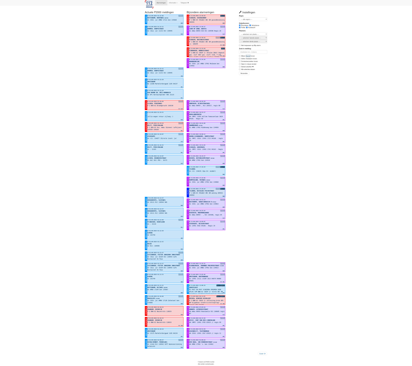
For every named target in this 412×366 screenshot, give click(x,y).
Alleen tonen (248, 56)
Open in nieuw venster (248, 64)
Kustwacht (251, 27)
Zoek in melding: (245, 48)
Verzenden (244, 73)
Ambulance (255, 25)
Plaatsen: (242, 31)
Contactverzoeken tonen (249, 61)
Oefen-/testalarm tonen (249, 59)
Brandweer (245, 25)
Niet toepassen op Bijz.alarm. (251, 45)
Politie (243, 27)
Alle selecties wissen (248, 69)
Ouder (261, 354)
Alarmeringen (161, 3)
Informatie (172, 3)
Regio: (241, 16)
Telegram (184, 3)
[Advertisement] (164, 51)
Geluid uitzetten (246, 67)
